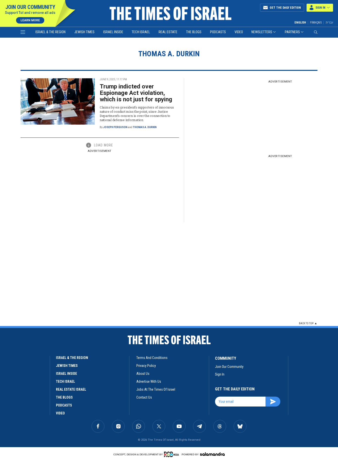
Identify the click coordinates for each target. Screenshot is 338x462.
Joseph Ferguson (115, 127)
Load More (103, 145)
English (300, 22)
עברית (329, 22)
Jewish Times (84, 32)
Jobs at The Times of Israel (155, 389)
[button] (320, 8)
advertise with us (148, 381)
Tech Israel (141, 32)
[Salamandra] (212, 454)
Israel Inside (113, 32)
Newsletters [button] (261, 32)
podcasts (64, 405)
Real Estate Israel (71, 389)
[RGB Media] (172, 454)
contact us (144, 397)
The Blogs (193, 32)
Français (316, 22)
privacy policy (146, 366)
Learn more (30, 20)
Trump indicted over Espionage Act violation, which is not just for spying (136, 93)
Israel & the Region (50, 32)
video (60, 413)
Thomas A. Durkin (145, 127)
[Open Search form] (315, 32)
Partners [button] (292, 32)
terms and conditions (152, 358)
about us (142, 374)
